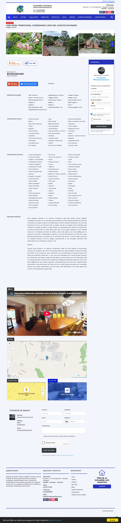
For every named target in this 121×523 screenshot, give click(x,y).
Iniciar (67, 394)
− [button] (9, 346)
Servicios (55, 17)
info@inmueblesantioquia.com (42, 7)
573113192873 (21, 425)
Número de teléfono (96, 100)
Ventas (23, 17)
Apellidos (67, 410)
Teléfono (67, 418)
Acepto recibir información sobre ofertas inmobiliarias (59, 436)
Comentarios (46, 426)
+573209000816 (40, 10)
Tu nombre (94, 88)
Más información (55, 520)
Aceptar (112, 520)
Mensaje (93, 105)
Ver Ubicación (23, 393)
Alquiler (74, 482)
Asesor (72, 17)
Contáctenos (100, 17)
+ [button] (9, 344)
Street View (15, 63)
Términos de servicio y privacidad (65, 455)
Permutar (45, 17)
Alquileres (33, 17)
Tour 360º (32, 63)
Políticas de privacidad (79, 495)
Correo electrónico (96, 94)
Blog (64, 17)
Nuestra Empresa (85, 17)
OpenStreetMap (82, 377)
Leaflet (72, 377)
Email (44, 418)
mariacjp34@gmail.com (24, 430)
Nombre (45, 410)
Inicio (15, 17)
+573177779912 (40, 11)
